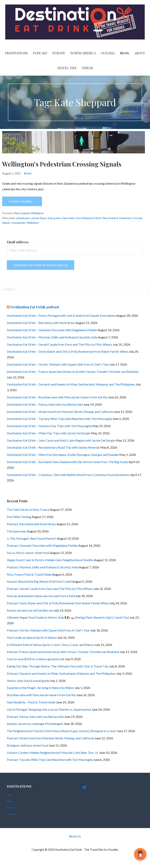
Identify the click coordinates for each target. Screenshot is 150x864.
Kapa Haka (68, 218)
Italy (9, 794)
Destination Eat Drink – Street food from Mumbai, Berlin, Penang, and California (60, 411)
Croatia (11, 814)
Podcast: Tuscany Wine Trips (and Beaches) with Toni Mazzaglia (50, 759)
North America (83, 53)
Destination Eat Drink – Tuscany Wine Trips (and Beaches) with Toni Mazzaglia (59, 418)
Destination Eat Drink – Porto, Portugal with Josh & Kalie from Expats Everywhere (61, 315)
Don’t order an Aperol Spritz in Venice (32, 637)
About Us (75, 836)
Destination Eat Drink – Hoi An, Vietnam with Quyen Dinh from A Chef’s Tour (58, 364)
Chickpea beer (16, 531)
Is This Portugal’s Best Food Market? (31, 538)
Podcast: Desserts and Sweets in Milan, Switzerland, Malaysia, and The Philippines (61, 673)
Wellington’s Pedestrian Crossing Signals (61, 164)
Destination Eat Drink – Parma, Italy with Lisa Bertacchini (45, 404)
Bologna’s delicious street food (27, 745)
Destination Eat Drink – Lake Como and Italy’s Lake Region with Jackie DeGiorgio (61, 440)
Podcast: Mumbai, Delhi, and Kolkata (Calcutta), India (42, 567)
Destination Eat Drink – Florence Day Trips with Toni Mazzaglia (49, 426)
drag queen (53, 218)
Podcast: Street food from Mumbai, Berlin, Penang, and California (50, 738)
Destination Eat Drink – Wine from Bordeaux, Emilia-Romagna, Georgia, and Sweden (63, 454)
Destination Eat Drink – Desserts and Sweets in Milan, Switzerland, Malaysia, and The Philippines (71, 384)
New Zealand (22, 213)
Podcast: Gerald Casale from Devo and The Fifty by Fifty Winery (50, 588)
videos (87, 68)
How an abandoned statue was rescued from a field (41, 596)
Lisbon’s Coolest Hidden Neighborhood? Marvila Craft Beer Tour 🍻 (52, 752)
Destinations (16, 53)
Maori (98, 218)
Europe (59, 53)
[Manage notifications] (141, 855)
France (11, 807)
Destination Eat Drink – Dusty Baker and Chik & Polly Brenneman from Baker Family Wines (67, 351)
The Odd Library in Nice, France (28, 509)
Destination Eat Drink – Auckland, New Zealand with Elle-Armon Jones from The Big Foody (67, 462)
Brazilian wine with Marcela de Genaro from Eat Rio (41, 695)
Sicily (10, 801)
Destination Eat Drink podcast (34, 307)
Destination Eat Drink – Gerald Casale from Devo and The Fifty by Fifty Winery (59, 344)
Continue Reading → (22, 201)
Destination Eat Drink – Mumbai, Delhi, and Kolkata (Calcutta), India (52, 337)
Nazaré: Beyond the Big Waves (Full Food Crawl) (39, 581)
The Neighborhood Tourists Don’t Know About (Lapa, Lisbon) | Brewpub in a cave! (61, 731)
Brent (27, 173)
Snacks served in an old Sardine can (30, 610)
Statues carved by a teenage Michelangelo (35, 723)
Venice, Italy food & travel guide (28, 680)
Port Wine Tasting (19, 517)
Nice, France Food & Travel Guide (29, 574)
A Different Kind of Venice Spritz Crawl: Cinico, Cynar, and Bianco (50, 645)
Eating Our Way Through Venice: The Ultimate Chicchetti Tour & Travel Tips (58, 666)
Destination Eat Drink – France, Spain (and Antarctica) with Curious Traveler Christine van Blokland (72, 371)
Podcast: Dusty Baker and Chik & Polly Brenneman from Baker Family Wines (58, 603)
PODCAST (40, 53)
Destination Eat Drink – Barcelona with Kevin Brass (41, 323)
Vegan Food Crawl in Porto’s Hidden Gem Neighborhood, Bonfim (50, 560)
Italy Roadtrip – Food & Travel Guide (31, 702)
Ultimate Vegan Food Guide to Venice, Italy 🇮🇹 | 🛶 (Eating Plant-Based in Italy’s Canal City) (68, 617)
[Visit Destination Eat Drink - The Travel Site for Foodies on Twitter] (84, 788)
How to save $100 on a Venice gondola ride (35, 659)
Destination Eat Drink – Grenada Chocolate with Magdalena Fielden (52, 330)
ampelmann (22, 218)
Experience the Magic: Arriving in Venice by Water (40, 688)
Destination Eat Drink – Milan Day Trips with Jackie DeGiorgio (48, 433)
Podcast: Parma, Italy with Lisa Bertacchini (35, 716)
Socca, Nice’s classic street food (28, 553)
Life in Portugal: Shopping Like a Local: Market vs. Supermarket (49, 709)
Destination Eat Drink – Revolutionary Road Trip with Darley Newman (53, 447)
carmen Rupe (38, 218)
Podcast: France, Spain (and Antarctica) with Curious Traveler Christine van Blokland (63, 652)
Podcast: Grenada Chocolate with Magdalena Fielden (42, 545)
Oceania (108, 53)
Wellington (37, 213)
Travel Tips (66, 68)
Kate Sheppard (84, 218)
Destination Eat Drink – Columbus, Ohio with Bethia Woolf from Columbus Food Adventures (68, 475)
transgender (18, 222)
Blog (124, 53)
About (139, 53)
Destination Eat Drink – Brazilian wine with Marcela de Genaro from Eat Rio (57, 397)
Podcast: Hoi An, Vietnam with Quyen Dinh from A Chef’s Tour (48, 630)
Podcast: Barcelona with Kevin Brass (31, 524)
